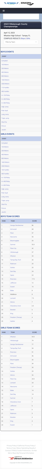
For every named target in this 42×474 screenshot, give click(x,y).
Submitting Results (28, 448)
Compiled (4, 61)
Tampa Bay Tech (15, 260)
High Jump (4, 107)
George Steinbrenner (16, 225)
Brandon (13, 310)
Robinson (13, 264)
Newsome (13, 237)
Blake (12, 290)
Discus (3, 126)
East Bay (13, 271)
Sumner (12, 244)
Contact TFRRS (10, 450)
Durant (12, 287)
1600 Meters (5, 80)
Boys (23, 38)
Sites (18, 448)
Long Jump (5, 114)
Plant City (13, 248)
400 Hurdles (5, 91)
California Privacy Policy (26, 445)
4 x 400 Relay (5, 99)
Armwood (13, 229)
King (11, 313)
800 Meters (5, 76)
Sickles (12, 267)
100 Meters (5, 64)
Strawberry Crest (15, 306)
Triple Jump (5, 118)
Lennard (12, 298)
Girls (28, 38)
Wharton (13, 256)
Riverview (13, 279)
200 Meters (5, 68)
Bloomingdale (14, 241)
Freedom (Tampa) (16, 317)
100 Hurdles (5, 170)
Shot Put (4, 122)
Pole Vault (4, 110)
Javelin (3, 130)
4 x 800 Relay (5, 103)
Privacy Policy (11, 445)
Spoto (12, 275)
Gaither (12, 321)
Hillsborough (14, 252)
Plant (12, 233)
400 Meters (5, 72)
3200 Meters (5, 84)
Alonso (12, 302)
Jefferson (13, 283)
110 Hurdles (5, 87)
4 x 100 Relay (5, 95)
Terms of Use (10, 448)
